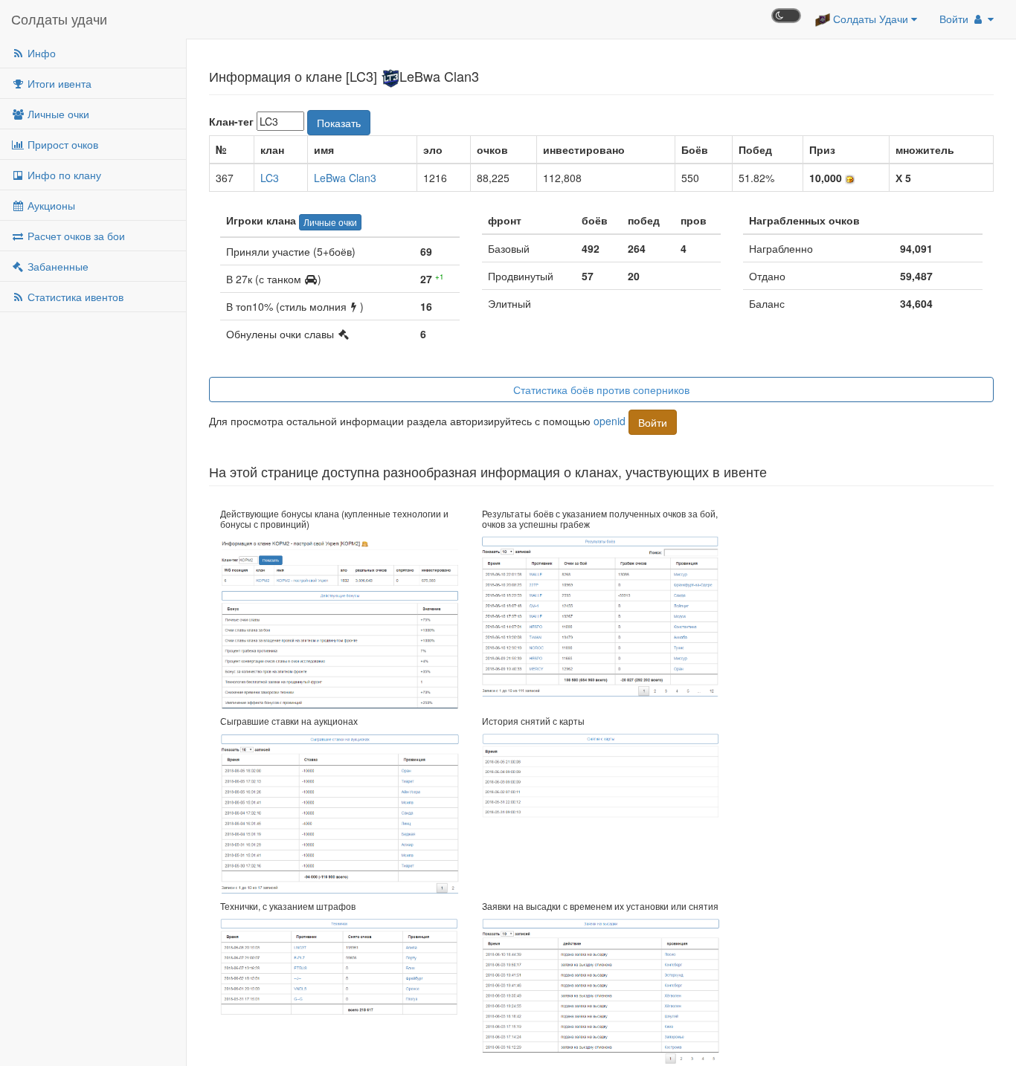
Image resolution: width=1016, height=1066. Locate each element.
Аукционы (50, 205)
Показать (339, 122)
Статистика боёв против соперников (601, 389)
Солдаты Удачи (870, 18)
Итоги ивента (58, 83)
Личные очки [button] (330, 222)
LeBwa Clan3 (345, 177)
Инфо (40, 52)
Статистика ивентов (74, 296)
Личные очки (57, 113)
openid (610, 420)
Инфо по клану (63, 174)
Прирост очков (61, 144)
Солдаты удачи (59, 18)
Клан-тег (231, 121)
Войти (955, 18)
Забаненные (57, 266)
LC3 (269, 177)
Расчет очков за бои (75, 235)
